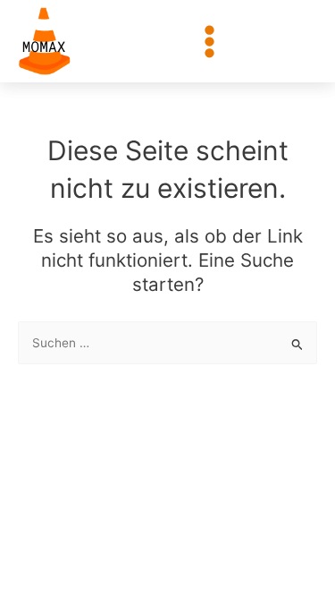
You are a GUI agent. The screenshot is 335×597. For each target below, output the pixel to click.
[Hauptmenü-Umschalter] (210, 41)
